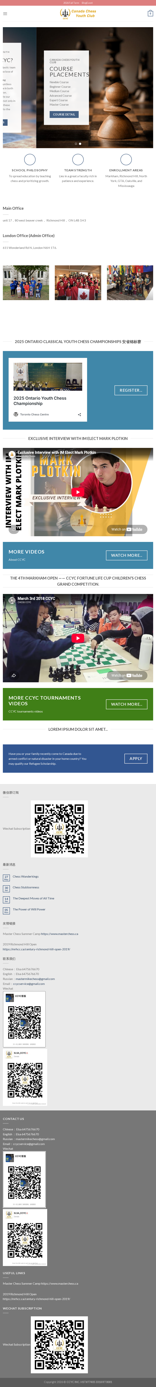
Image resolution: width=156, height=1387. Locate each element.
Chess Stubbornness (26, 887)
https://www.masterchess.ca (59, 933)
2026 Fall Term (71, 2)
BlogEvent (87, 2)
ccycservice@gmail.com (29, 983)
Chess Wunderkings (26, 876)
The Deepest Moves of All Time (33, 898)
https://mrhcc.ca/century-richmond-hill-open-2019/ (36, 949)
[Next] (145, 88)
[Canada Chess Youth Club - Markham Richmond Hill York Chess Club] (78, 13)
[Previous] (10, 88)
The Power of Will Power (29, 909)
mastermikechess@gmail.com (35, 979)
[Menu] (5, 13)
